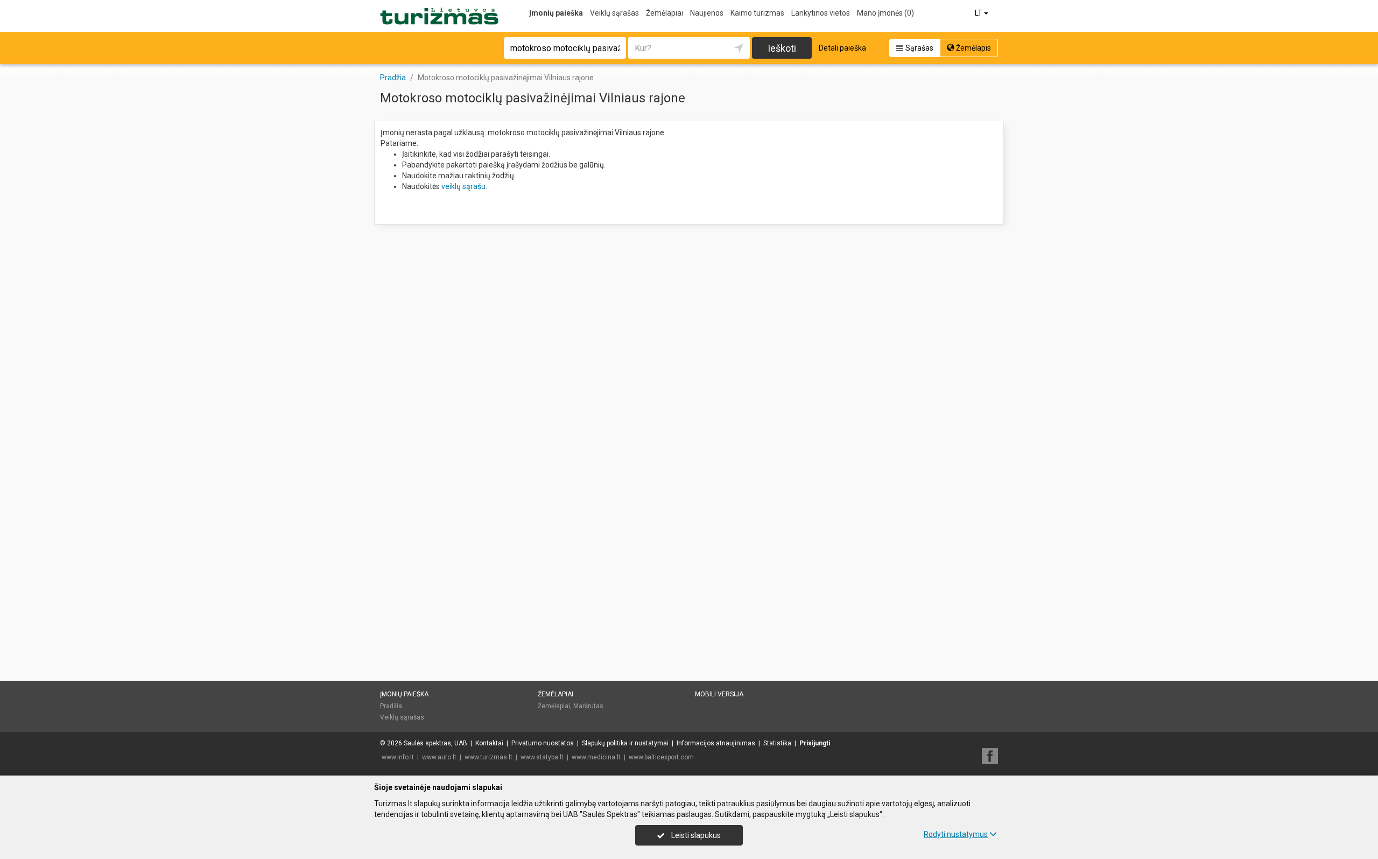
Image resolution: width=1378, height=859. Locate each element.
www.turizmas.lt (488, 757)
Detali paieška (842, 48)
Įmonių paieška (556, 13)
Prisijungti (814, 743)
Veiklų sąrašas (614, 13)
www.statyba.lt (542, 757)
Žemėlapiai (664, 13)
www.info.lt (398, 757)
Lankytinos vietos (820, 13)
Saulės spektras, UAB (435, 743)
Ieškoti (782, 48)
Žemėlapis (972, 48)
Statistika (777, 743)
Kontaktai (489, 743)
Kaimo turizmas (757, 13)
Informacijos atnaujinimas (716, 743)
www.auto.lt (439, 757)
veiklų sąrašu (463, 186)
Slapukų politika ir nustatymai (625, 743)
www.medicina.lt (596, 757)
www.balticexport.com (661, 757)
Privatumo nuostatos (542, 743)
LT (979, 13)
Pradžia (391, 706)
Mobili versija (719, 694)
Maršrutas (588, 706)
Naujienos (706, 13)
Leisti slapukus (695, 835)
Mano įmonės (885, 13)
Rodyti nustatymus (956, 834)
